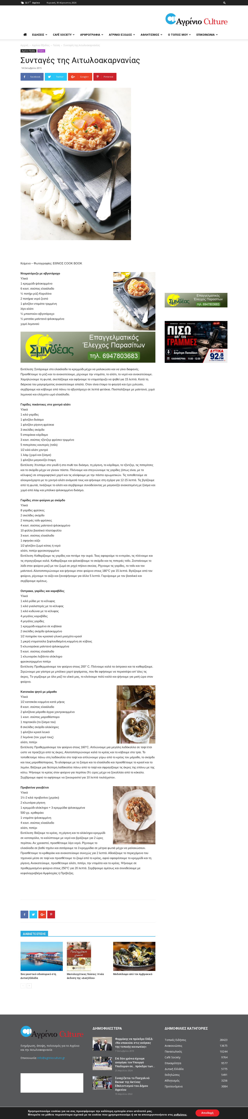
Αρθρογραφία (90, 34)
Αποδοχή (207, 1113)
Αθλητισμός (150, 34)
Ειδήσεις (38, 34)
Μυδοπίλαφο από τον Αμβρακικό (132, 974)
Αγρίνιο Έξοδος (120, 34)
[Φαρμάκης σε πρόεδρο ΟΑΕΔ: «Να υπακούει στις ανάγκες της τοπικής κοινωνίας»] (102, 1044)
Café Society (62, 34)
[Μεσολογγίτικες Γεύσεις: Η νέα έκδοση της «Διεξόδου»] (88, 956)
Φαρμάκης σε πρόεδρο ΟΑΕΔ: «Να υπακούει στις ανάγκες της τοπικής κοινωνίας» (134, 1042)
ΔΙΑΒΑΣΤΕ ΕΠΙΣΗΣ (34, 933)
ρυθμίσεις (180, 1114)
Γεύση (56, 45)
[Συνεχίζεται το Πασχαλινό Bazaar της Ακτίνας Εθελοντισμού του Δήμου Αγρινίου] (102, 1083)
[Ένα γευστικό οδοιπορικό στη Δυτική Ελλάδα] (42, 956)
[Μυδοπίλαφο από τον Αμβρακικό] (134, 956)
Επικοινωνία (205, 34)
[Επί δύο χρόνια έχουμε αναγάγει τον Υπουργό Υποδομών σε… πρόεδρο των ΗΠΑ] (102, 1063)
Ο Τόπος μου (178, 34)
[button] (224, 2)
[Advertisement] (88, 251)
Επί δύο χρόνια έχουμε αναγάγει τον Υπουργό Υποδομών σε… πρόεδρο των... (135, 1062)
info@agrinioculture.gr (51, 1058)
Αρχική (24, 45)
